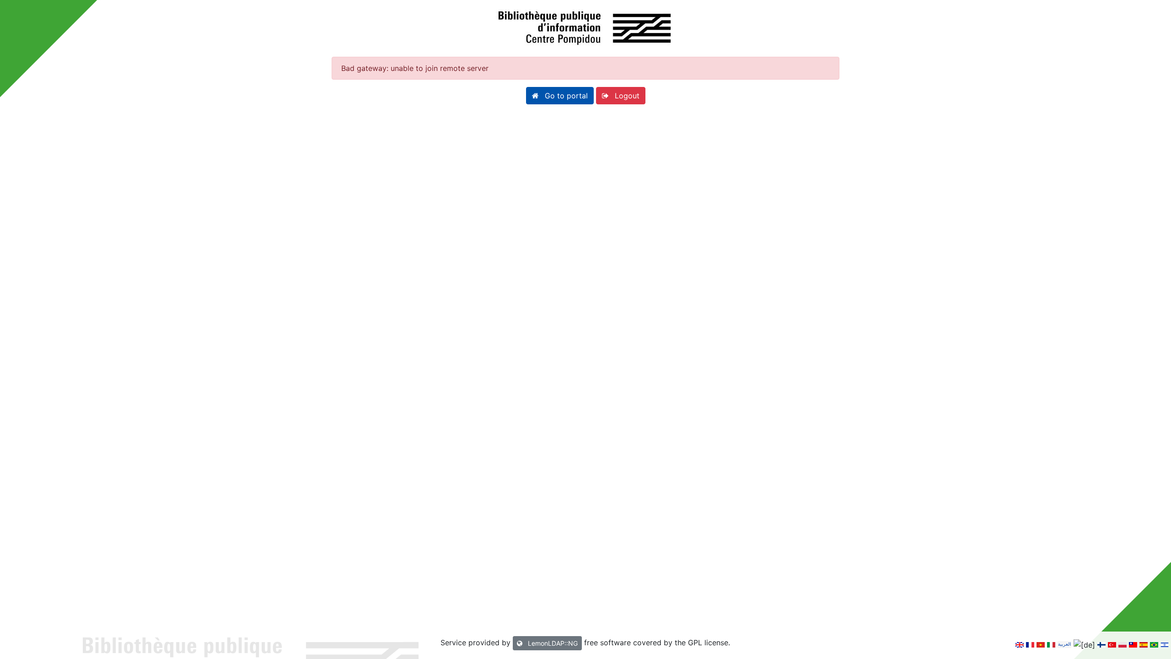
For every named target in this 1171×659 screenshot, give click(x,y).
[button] (560, 95)
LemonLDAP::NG (552, 643)
